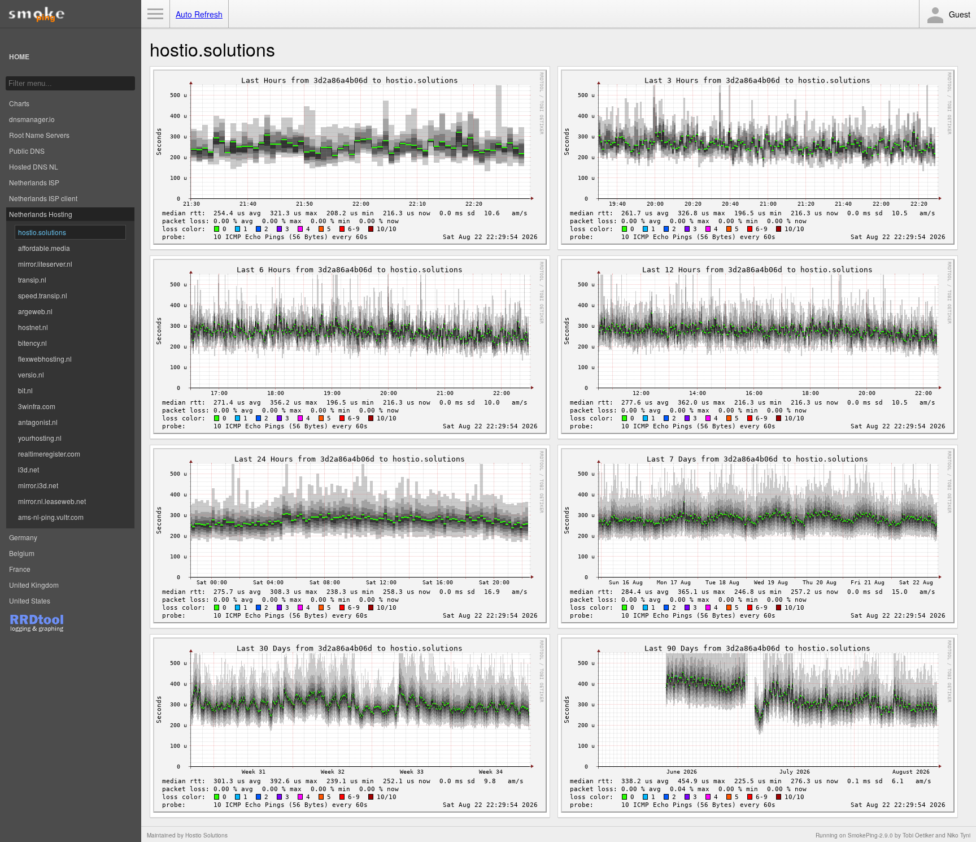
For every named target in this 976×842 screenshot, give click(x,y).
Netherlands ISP (34, 182)
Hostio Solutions (206, 835)
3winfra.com (36, 406)
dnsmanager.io (32, 119)
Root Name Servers (39, 135)
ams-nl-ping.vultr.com (51, 517)
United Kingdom (34, 584)
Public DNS (27, 150)
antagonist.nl (38, 422)
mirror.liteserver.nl (45, 263)
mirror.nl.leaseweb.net (52, 501)
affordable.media (44, 248)
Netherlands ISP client (43, 198)
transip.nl (32, 279)
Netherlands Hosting (40, 214)
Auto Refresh (199, 14)
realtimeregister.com (49, 453)
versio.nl (31, 374)
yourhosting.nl (40, 437)
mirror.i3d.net (38, 485)
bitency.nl (32, 343)
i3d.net (28, 469)
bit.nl (25, 390)
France (19, 569)
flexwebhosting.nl (45, 358)
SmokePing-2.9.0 (870, 835)
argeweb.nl (35, 311)
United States (29, 600)
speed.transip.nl (42, 295)
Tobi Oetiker (918, 835)
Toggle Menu (155, 14)
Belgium (21, 553)
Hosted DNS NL (33, 166)
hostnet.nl (33, 327)
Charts (19, 103)
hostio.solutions (42, 232)
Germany (23, 537)
